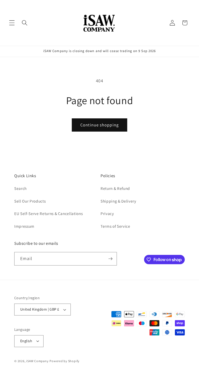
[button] (12, 23)
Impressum (24, 226)
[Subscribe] (110, 259)
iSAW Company (37, 361)
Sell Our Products (30, 201)
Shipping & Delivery (118, 201)
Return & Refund (115, 188)
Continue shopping (99, 125)
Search (20, 188)
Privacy (107, 213)
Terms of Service (115, 226)
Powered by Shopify (64, 361)
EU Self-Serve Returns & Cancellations (48, 213)
